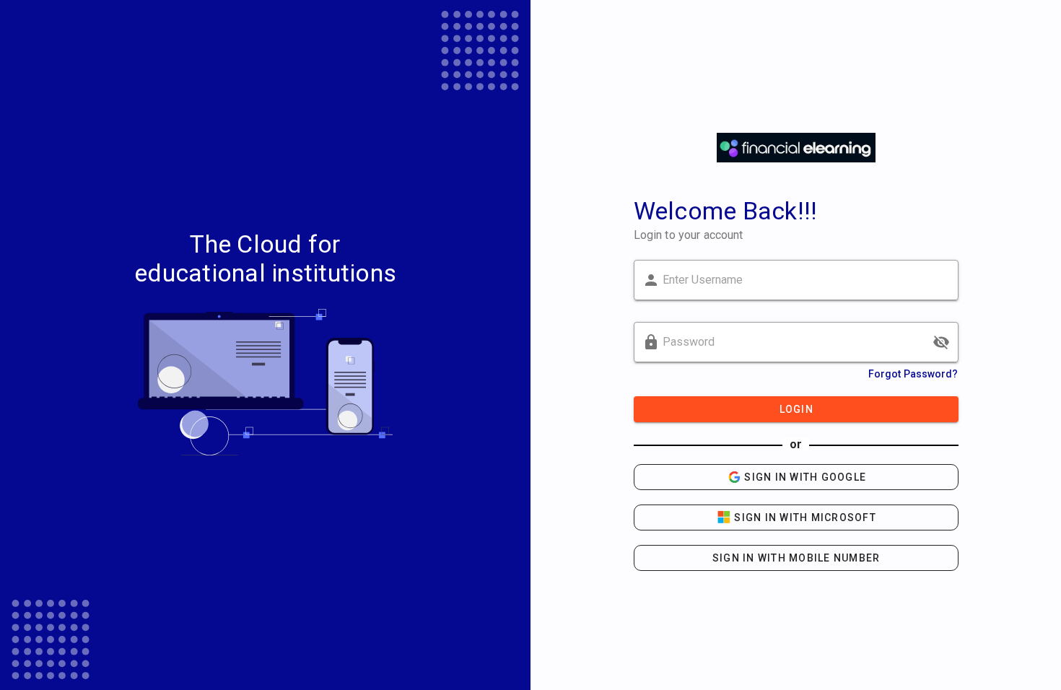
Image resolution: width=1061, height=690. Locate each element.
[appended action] (941, 342)
